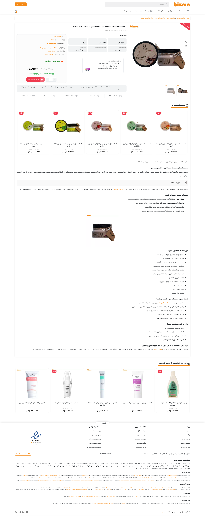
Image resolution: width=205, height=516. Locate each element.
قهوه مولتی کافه (124, 490)
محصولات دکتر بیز (125, 487)
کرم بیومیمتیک (97, 431)
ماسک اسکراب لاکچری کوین (165, 303)
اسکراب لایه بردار (118, 189)
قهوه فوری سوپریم (82, 490)
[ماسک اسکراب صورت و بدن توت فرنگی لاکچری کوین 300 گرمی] (102, 126)
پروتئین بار (166, 487)
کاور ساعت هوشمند (93, 497)
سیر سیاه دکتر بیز (110, 487)
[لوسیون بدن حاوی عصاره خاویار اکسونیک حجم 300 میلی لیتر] (172, 384)
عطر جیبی (89, 478)
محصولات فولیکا (26, 480)
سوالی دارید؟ (128, 11)
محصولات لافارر (150, 480)
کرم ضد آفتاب (85, 475)
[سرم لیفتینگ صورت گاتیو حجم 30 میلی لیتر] (67, 384)
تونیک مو (157, 478)
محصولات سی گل (76, 480)
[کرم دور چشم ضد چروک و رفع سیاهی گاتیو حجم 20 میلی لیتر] (102, 384)
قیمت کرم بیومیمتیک (143, 478)
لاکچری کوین (57, 37)
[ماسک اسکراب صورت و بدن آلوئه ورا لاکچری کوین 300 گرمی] (137, 126)
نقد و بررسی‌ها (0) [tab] (144, 162)
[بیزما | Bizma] (181, 4)
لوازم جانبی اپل (84, 497)
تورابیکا (109, 490)
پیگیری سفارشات (141, 443)
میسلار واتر (25, 475)
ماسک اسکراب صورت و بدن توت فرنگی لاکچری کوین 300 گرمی (102, 145)
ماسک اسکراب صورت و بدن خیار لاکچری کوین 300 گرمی (34, 145)
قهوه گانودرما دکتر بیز (99, 490)
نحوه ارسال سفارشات (140, 439)
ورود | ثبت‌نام (20, 4)
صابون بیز (152, 478)
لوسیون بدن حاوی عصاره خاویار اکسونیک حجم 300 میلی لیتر (172, 404)
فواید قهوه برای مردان (95, 439)
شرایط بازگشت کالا (141, 447)
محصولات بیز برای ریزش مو (94, 447)
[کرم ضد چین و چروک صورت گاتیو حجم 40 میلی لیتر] (137, 384)
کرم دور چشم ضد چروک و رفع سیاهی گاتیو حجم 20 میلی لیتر (102, 404)
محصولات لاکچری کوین (140, 480)
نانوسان (123, 504)
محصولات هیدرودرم (43, 480)
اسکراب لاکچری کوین (147, 18)
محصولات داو (60, 480)
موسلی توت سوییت (158, 487)
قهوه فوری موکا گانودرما (72, 490)
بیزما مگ (147, 11)
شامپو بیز (174, 478)
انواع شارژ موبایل (111, 497)
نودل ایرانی (150, 487)
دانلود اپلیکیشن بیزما (22, 453)
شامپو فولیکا (180, 478)
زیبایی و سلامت (181, 18)
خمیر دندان (37, 478)
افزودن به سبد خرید (33, 79)
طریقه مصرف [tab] (158, 162)
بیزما (188, 18)
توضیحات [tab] (184, 162)
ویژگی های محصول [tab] (171, 162)
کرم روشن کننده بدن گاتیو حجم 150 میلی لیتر (32, 403)
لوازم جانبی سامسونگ (74, 497)
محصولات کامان (52, 480)
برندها (167, 11)
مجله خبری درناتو (185, 447)
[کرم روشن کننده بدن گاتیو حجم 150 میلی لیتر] (32, 384)
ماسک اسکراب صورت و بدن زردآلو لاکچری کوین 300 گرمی (171, 145)
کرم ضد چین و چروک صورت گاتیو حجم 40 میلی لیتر (137, 403)
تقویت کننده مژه (138, 475)
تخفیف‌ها (157, 11)
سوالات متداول (142, 431)
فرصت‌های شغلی (185, 443)
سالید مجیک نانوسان (108, 504)
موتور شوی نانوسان (98, 504)
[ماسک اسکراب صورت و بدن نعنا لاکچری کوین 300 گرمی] (68, 126)
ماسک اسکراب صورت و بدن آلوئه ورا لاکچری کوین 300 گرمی (137, 145)
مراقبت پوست (171, 18)
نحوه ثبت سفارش (141, 435)
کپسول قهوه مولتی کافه (156, 490)
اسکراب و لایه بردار (160, 18)
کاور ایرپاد (136, 497)
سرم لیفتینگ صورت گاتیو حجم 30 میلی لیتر (67, 403)
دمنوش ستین (70, 487)
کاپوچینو (141, 490)
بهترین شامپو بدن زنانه (95, 443)
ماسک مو (169, 478)
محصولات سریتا (123, 480)
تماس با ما (137, 11)
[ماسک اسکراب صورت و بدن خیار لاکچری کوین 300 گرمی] (34, 126)
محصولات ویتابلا (131, 480)
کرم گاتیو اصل (57, 475)
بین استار (64, 487)
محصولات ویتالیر (95, 480)
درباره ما (188, 435)
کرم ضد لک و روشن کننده (47, 475)
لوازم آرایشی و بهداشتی (172, 475)
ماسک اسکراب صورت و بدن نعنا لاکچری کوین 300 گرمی (68, 145)
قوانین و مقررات (186, 439)
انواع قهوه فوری (171, 490)
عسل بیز (132, 487)
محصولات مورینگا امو (86, 480)
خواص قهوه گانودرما (95, 435)
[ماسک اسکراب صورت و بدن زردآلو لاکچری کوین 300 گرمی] (171, 126)
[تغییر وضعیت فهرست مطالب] (183, 183)
